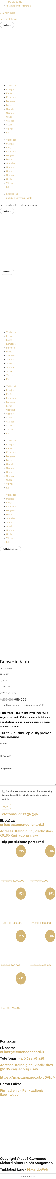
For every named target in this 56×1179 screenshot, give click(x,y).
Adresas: (27, 833)
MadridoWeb (37, 1169)
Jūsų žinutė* (6, 768)
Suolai (9, 124)
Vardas (3, 743)
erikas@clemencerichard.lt (22, 825)
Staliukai (10, 121)
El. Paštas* (5, 756)
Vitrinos (9, 128)
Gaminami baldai (8, 13)
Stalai (9, 117)
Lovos (9, 105)
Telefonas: (19, 814)
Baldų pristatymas (8, 19)
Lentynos (10, 101)
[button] (7, 25)
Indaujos (10, 89)
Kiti (7, 132)
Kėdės (9, 93)
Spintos (10, 113)
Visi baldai (11, 85)
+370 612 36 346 (31, 1058)
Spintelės (10, 109)
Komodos (11, 97)
